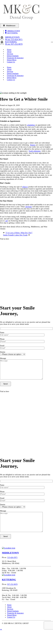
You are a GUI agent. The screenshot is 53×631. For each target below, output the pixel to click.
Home (9, 605)
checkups (28, 207)
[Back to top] (1, 630)
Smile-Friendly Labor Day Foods (15, 235)
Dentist (2, 352)
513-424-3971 (12, 557)
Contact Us (11, 62)
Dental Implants (13, 611)
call (6, 221)
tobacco (25, 187)
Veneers (32, 145)
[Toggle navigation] (52, 42)
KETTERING (12, 33)
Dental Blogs (11, 615)
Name (2, 332)
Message (3, 358)
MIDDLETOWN (13, 31)
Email (2, 346)
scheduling (31, 125)
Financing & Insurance (15, 613)
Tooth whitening (35, 151)
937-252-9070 (12, 584)
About (9, 607)
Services (10, 609)
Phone (2, 339)
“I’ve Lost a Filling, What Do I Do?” (19, 233)
